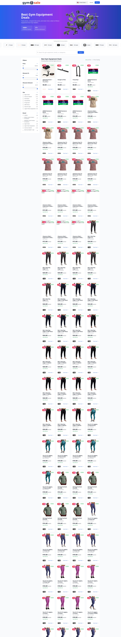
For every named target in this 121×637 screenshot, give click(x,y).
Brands (91, 2)
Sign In (97, 2)
